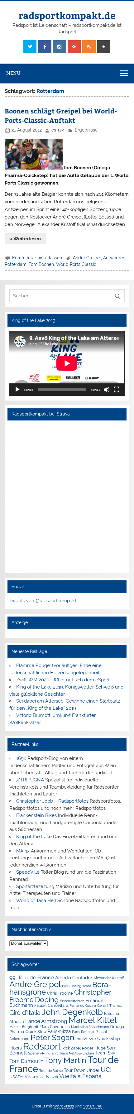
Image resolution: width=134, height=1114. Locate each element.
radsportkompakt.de (67, 15)
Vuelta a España (80, 1076)
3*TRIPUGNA (30, 780)
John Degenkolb (72, 1012)
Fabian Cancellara (51, 1005)
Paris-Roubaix (83, 1032)
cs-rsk (57, 129)
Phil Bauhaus (86, 1039)
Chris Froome (60, 993)
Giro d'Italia (25, 1012)
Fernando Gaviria (82, 1006)
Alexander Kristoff (108, 978)
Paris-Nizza (59, 1031)
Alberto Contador (73, 978)
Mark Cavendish (55, 1026)
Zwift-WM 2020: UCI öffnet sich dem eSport (63, 680)
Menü (13, 73)
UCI (106, 1069)
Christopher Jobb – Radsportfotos (52, 801)
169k (21, 758)
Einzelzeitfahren (72, 1001)
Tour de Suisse (51, 1071)
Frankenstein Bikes (36, 815)
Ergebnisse (86, 129)
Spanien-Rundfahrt (43, 1053)
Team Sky (105, 1052)
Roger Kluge (94, 1048)
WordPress (63, 1106)
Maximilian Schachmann (90, 1027)
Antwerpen (114, 257)
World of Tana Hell (36, 900)
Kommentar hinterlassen (37, 257)
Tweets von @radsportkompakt (42, 600)
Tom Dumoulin (26, 1061)
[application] (66, 363)
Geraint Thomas (109, 1005)
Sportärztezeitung (35, 886)
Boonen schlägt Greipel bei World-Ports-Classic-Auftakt (61, 115)
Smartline (92, 1106)
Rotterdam (15, 264)
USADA (16, 1076)
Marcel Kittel (93, 1020)
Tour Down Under (81, 1070)
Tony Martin (65, 1060)
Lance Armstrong (46, 1021)
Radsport (42, 1046)
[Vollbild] (116, 390)
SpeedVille (28, 872)
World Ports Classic (76, 264)
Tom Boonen (41, 264)
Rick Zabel (71, 1048)
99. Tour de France (31, 977)
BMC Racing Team (76, 986)
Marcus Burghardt (23, 1027)
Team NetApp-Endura (76, 1053)
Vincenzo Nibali (41, 1076)
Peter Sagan (52, 1037)
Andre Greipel (87, 257)
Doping (47, 1000)
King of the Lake (34, 836)
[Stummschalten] (106, 390)
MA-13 (23, 851)
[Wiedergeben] (17, 390)
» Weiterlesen (25, 239)
